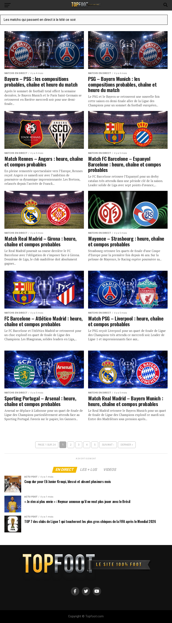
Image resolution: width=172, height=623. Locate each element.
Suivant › (108, 444)
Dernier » (127, 444)
